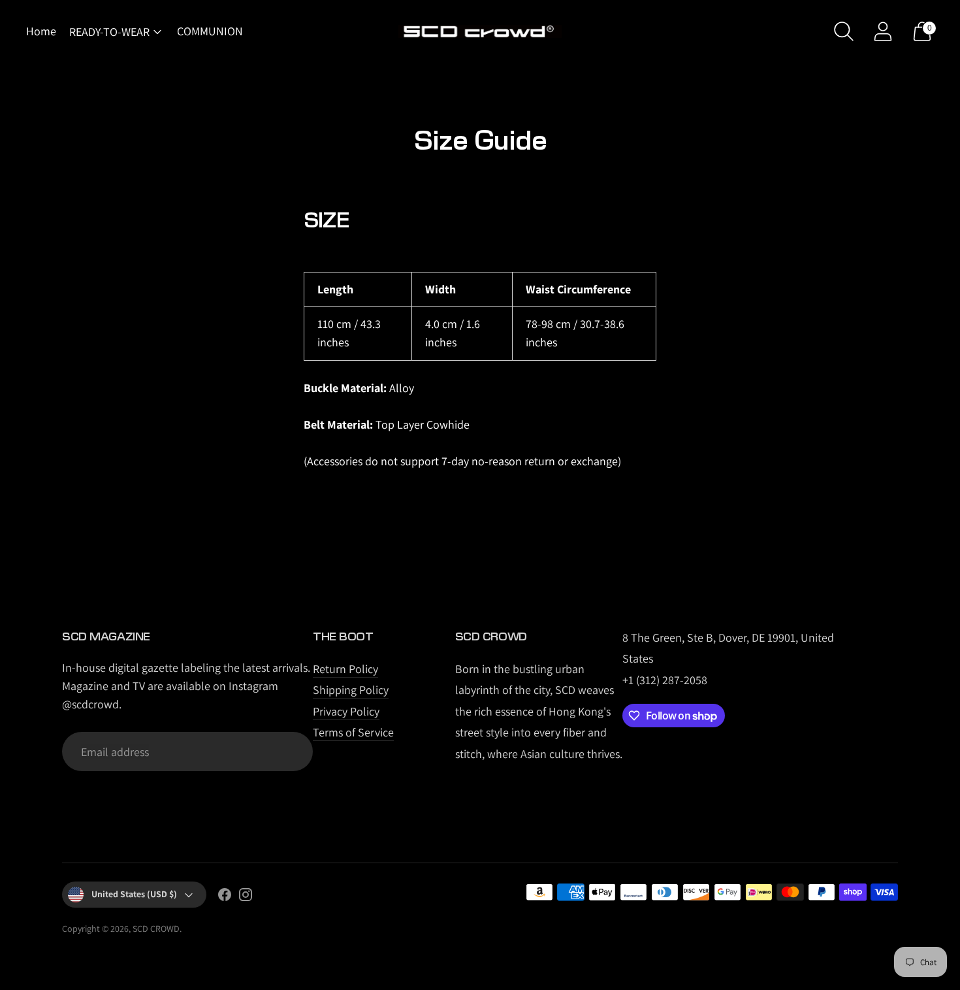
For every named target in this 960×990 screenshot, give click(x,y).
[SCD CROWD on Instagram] (245, 897)
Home (41, 31)
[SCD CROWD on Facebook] (224, 897)
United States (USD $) (134, 894)
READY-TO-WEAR (109, 31)
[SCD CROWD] (480, 32)
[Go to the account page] (883, 31)
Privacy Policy (346, 711)
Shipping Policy (351, 689)
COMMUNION (210, 31)
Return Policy (345, 668)
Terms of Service (353, 732)
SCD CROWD (156, 928)
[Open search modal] (843, 31)
